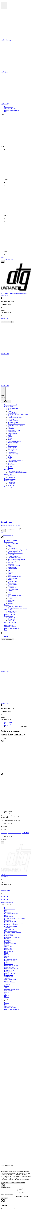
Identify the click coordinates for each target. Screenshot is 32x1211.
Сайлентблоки (12, 449)
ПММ (9, 435)
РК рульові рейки (9, 970)
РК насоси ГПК (9, 967)
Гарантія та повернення (11, 110)
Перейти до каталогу (7, 902)
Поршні (10, 436)
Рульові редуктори (9, 479)
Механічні (11, 485)
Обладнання (8, 474)
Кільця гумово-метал (14, 422)
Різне (9, 439)
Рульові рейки (8, 480)
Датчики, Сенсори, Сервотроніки (18, 414)
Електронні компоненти (15, 417)
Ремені (10, 444)
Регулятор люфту (13, 442)
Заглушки (11, 419)
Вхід (2, 257)
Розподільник (12, 447)
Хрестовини (11, 464)
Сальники (11, 450)
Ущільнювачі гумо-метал (15, 460)
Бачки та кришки (13, 408)
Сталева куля (12, 452)
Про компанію (8, 107)
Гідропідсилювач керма (15, 471)
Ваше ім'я (21, 1189)
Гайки (10, 411)
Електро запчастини (14, 416)
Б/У (5, 907)
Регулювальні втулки (14, 441)
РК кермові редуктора (11, 965)
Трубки (10, 457)
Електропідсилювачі (10, 405)
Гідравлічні (11, 482)
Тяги (9, 458)
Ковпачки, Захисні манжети (16, 424)
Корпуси (10, 427)
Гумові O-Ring (12, 413)
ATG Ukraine (8, 722)
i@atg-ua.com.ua (5, 890)
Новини (6, 1003)
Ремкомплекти (12, 446)
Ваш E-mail (21, 1192)
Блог (5, 111)
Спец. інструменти (10, 487)
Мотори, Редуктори (14, 430)
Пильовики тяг (12, 433)
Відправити (4, 1198)
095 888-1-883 (5, 318)
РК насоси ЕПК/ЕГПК (11, 968)
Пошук (3, 531)
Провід (10, 438)
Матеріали (11, 428)
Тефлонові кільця (13, 453)
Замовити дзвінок (6, 321)
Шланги (10, 468)
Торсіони (10, 455)
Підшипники (12, 431)
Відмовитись (4, 1182)
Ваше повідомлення (22, 1196)
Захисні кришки (13, 420)
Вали (9, 409)
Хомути (10, 463)
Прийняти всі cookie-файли (17, 1182)
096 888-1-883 (5, 386)
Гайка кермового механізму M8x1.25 (15, 833)
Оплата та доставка (10, 108)
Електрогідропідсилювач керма (17, 472)
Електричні (11, 483)
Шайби (10, 466)
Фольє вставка (12, 461)
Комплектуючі (8, 406)
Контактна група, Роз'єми (15, 425)
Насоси (6, 469)
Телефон (20, 1191)
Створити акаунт (8, 259)
